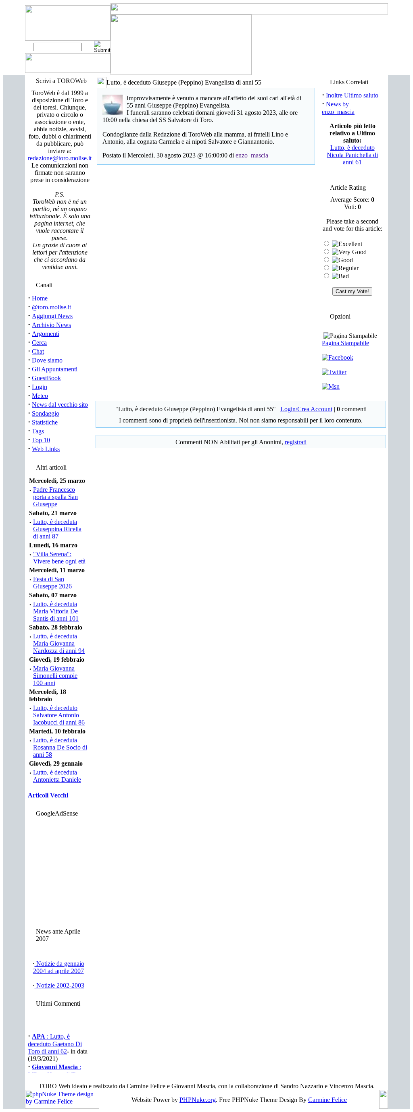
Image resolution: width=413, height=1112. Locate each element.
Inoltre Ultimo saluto (352, 95)
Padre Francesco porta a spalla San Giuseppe (55, 496)
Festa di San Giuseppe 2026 (52, 583)
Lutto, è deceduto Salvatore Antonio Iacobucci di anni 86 (59, 715)
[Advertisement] (58, 870)
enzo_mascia (252, 155)
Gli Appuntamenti (54, 369)
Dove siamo (47, 360)
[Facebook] (337, 357)
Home (40, 298)
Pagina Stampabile (345, 343)
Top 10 (41, 440)
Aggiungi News (52, 316)
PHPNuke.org (197, 1099)
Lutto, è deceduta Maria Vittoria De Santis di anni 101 (56, 611)
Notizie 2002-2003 (59, 985)
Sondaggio (45, 413)
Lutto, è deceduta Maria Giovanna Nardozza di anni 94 (59, 643)
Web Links (46, 448)
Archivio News (51, 324)
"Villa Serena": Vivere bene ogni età (59, 558)
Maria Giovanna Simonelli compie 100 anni (55, 675)
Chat (38, 351)
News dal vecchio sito (60, 404)
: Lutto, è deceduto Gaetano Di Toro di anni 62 (55, 1042)
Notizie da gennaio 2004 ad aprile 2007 (58, 967)
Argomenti (45, 333)
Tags (38, 431)
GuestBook (46, 378)
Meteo (40, 395)
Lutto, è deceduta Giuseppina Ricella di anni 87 (57, 529)
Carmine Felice (327, 1099)
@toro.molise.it (51, 307)
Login (39, 386)
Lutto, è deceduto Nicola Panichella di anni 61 (352, 155)
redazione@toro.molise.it (60, 158)
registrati (296, 442)
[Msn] (331, 386)
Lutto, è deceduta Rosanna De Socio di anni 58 (60, 747)
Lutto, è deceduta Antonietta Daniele (57, 776)
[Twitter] (334, 372)
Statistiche (45, 422)
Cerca (39, 342)
